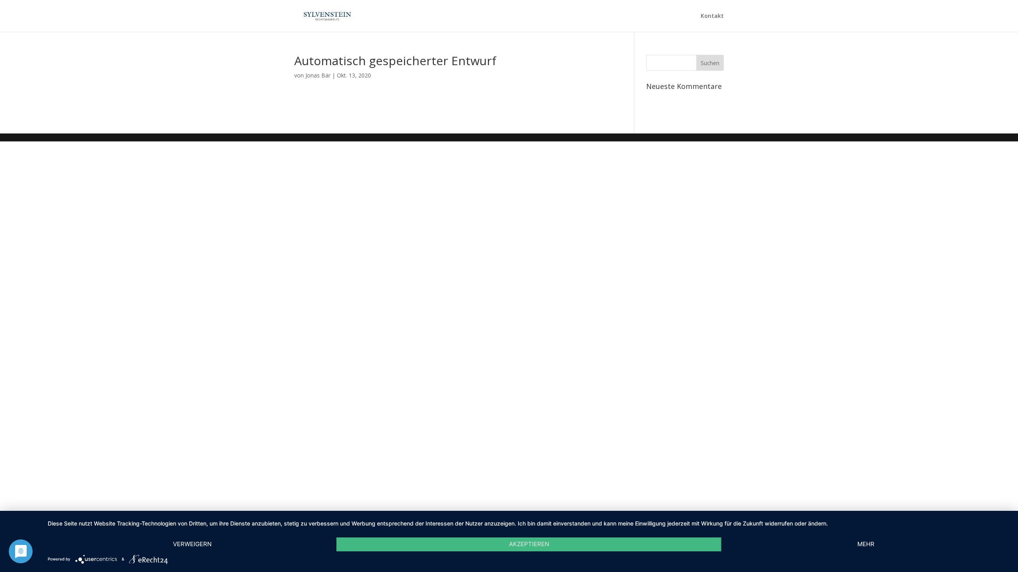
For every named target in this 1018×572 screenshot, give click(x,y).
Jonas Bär (317, 75)
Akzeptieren (529, 544)
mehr (865, 544)
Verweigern (192, 544)
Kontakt (712, 16)
